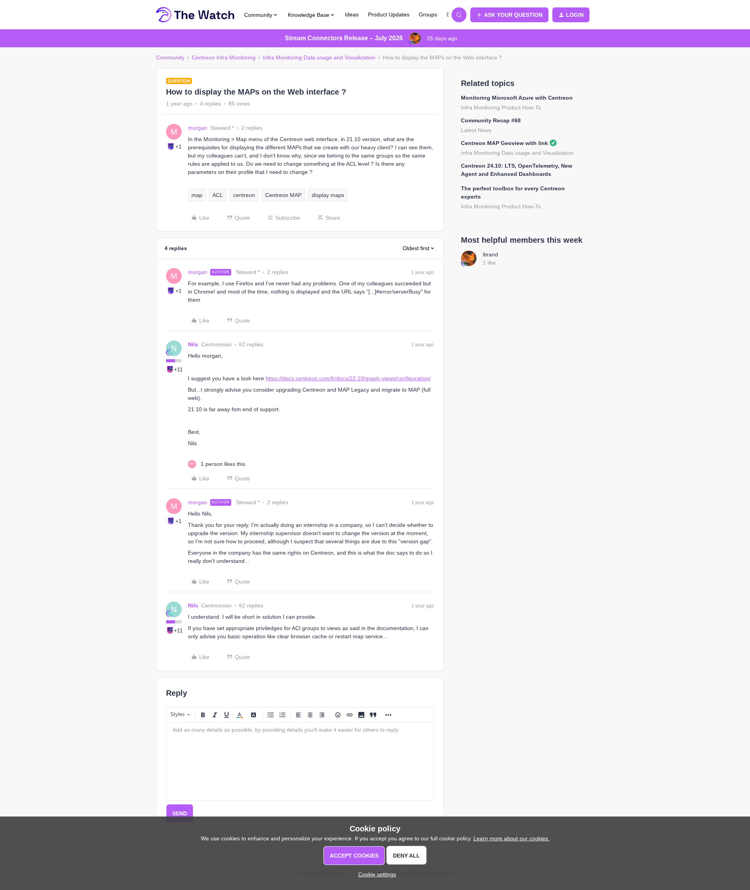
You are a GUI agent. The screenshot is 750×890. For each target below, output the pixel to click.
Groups (428, 14)
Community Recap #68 (491, 120)
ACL (217, 195)
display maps (328, 195)
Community (170, 57)
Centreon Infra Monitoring (223, 57)
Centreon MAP (283, 195)
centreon (244, 195)
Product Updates (388, 14)
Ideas (352, 14)
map (196, 195)
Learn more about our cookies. (511, 838)
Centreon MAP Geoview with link (504, 143)
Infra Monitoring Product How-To (501, 107)
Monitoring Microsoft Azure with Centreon (517, 98)
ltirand (490, 254)
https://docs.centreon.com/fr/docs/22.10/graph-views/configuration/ (348, 378)
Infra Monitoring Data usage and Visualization (319, 57)
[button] (509, 15)
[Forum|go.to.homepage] (195, 15)
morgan (197, 128)
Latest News (476, 130)
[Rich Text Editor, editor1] (300, 761)
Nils (193, 344)
